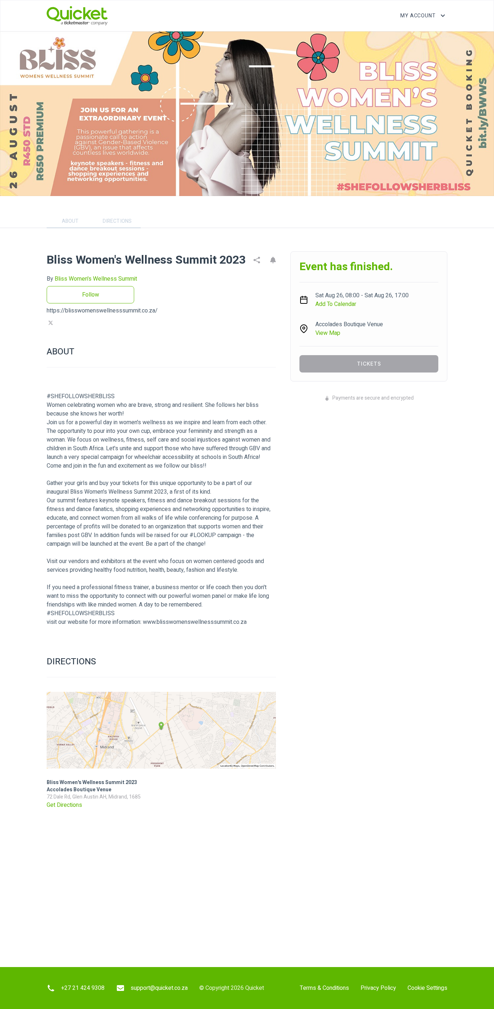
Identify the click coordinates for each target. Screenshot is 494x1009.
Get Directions (64, 805)
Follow (90, 294)
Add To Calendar (335, 304)
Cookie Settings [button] (427, 988)
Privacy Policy (378, 988)
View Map (327, 333)
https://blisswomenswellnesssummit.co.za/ (102, 310)
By (92, 278)
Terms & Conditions (324, 988)
